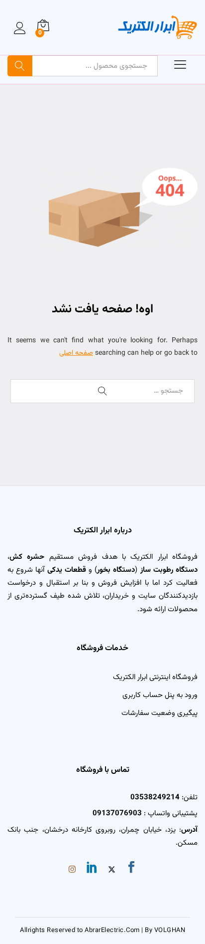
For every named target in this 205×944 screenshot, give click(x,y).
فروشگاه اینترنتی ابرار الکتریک (155, 677)
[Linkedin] (92, 869)
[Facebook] (131, 869)
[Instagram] (72, 871)
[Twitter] (111, 870)
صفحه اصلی (76, 353)
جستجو (19, 65)
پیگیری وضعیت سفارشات (159, 713)
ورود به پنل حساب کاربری (160, 695)
